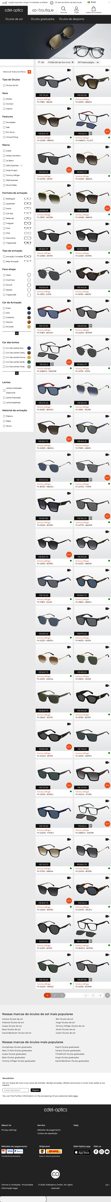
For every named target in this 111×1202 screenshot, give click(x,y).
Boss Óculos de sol (11, 1029)
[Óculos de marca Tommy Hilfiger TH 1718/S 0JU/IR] (54, 580)
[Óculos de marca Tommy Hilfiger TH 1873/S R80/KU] (54, 465)
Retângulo (10, 199)
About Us (6, 1125)
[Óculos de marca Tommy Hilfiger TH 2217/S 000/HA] (54, 657)
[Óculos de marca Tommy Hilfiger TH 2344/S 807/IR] (54, 734)
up (107, 1184)
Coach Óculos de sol (65, 1033)
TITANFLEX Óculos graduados (69, 1054)
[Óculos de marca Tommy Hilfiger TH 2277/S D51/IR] (54, 157)
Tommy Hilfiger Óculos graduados (18, 1061)
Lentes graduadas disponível (14, 390)
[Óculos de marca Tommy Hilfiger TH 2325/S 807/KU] (54, 772)
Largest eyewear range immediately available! (28, 2)
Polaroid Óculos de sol (13, 1022)
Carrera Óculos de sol (12, 1019)
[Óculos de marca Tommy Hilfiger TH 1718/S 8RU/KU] (54, 311)
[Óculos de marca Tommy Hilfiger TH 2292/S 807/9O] (54, 888)
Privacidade (27, 1184)
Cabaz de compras (93, 12)
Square (9, 290)
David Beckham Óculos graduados (72, 1061)
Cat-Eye (9, 213)
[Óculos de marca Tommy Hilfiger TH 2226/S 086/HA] (54, 119)
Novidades (10, 122)
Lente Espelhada (13, 402)
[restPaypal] (18, 1151)
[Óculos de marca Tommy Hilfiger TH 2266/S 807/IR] (54, 234)
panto (8, 208)
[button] (14, 10)
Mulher (9, 99)
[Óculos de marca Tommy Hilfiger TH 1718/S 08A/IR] (54, 80)
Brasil (93, 2)
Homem (9, 104)
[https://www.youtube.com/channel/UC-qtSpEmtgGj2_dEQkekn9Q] (107, 1152)
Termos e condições (11, 1184)
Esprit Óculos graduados (67, 1047)
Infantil (9, 109)
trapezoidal (11, 295)
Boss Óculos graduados (13, 1057)
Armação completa (14, 256)
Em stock (10, 132)
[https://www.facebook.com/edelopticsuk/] (96, 1152)
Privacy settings (9, 1130)
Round (9, 285)
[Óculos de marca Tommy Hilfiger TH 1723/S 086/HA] (54, 849)
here (75, 1096)
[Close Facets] (17, 62)
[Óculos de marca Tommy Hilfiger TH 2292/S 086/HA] (54, 426)
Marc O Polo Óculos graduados (17, 1050)
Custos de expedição (47, 1133)
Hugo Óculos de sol (65, 1022)
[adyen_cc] (3, 1151)
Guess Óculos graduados (14, 1054)
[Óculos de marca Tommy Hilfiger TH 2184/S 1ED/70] (54, 696)
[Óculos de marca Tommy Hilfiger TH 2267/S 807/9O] (54, 542)
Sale (8, 127)
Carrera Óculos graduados (68, 1050)
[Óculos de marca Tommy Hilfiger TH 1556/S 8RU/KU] (54, 388)
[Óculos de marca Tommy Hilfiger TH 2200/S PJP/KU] (54, 811)
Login (76, 12)
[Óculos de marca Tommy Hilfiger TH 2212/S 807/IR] (54, 926)
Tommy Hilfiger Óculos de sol (70, 1026)
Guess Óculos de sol (12, 1026)
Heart (8, 275)
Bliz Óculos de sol (64, 1019)
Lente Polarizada (13, 398)
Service (41, 1125)
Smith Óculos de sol (65, 1029)
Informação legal (9, 1188)
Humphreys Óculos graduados (17, 1047)
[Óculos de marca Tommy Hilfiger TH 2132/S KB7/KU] (54, 619)
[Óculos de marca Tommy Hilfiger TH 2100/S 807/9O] (54, 503)
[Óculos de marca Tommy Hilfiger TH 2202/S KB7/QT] (54, 965)
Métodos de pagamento (49, 1130)
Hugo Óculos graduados (67, 1057)
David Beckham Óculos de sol (16, 1033)
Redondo (10, 218)
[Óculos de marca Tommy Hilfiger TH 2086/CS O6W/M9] (54, 349)
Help (76, 1125)
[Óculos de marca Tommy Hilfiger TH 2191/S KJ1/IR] (54, 272)
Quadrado (10, 204)
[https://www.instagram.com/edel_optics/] (101, 1152)
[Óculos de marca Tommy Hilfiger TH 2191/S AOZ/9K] (54, 195)
